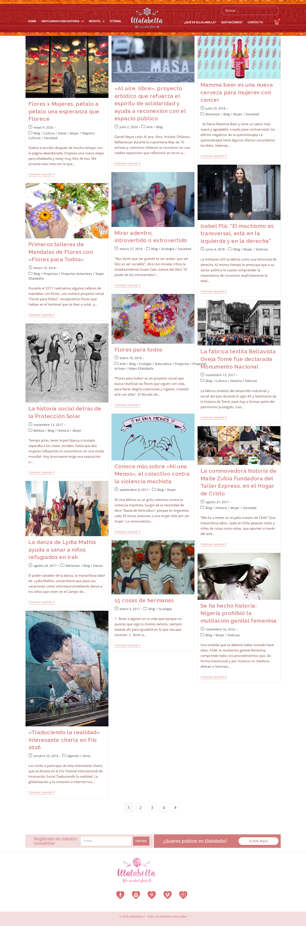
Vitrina (115, 21)
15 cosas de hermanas (144, 600)
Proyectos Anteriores (76, 274)
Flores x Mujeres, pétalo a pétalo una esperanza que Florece (63, 111)
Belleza (39, 430)
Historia (236, 381)
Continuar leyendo (41, 174)
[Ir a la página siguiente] (175, 807)
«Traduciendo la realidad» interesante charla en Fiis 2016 (64, 740)
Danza (98, 565)
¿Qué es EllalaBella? (200, 22)
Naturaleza (163, 364)
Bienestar (213, 114)
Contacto (255, 22)
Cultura (49, 133)
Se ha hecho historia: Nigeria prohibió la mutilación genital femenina (238, 613)
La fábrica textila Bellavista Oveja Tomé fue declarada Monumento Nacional (238, 359)
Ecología (145, 364)
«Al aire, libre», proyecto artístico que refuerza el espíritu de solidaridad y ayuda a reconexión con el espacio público (150, 103)
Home (32, 21)
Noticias (262, 249)
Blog (37, 133)
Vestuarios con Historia (60, 21)
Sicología (167, 249)
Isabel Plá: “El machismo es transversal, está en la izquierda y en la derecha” (237, 233)
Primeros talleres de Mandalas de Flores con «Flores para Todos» (60, 252)
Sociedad (51, 138)
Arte (150, 127)
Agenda (73, 756)
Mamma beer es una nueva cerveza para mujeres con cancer (236, 92)
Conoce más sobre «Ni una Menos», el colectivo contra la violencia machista (152, 474)
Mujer (74, 133)
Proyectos (50, 274)
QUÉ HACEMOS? (232, 22)
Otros (86, 756)
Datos (62, 133)
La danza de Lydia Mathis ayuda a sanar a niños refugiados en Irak (62, 549)
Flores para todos (138, 349)
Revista (94, 21)
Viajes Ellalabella (140, 368)
